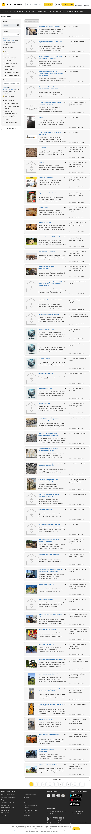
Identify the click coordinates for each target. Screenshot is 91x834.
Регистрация (69, 4)
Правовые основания (30, 810)
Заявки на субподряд (7, 802)
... (72, 784)
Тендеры (4, 800)
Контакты (27, 815)
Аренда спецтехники (11, 103)
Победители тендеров (8, 794)
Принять (76, 829)
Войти (58, 4)
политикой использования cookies (45, 830)
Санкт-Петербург (10, 57)
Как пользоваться (29, 800)
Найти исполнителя (30, 794)
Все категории (9, 96)
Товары (3, 815)
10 (68, 784)
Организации (5, 810)
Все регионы (9, 47)
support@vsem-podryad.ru (79, 812)
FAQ (25, 802)
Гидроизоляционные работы (11, 123)
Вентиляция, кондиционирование (11, 112)
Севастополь (9, 60)
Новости (26, 807)
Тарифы (26, 797)
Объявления (5, 812)
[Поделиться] (65, 26)
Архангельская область (12, 72)
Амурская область (10, 69)
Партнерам (27, 812)
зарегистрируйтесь (9, 40)
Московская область (11, 63)
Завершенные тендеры (8, 797)
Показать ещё (57, 779)
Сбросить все (11, 128)
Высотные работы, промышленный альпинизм (10, 117)
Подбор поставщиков (7, 807)
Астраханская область (12, 75)
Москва (7, 55)
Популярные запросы (30, 805)
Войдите (5, 39)
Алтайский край (9, 66)
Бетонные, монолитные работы (12, 107)
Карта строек (5, 805)
